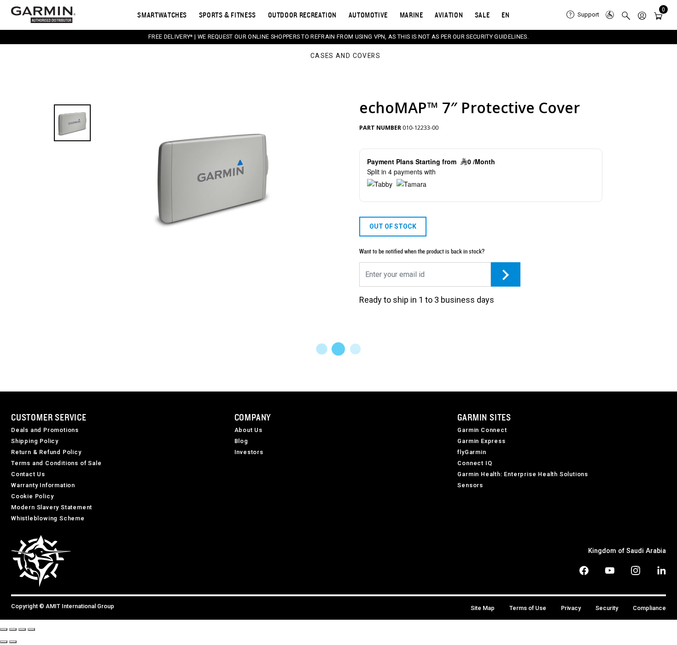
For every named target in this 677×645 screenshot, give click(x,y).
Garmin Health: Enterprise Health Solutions (522, 474)
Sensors (470, 485)
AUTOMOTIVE (368, 14)
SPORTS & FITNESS (227, 14)
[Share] (13, 629)
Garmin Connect (482, 429)
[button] (642, 15)
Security (606, 608)
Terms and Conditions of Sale (56, 463)
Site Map (483, 608)
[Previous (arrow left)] (3, 641)
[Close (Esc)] (3, 629)
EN (505, 14)
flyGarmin (471, 452)
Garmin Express (481, 441)
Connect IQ (474, 463)
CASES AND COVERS (345, 56)
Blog (241, 441)
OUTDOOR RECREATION (302, 14)
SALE (482, 14)
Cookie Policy (32, 496)
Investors (248, 452)
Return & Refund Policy (46, 452)
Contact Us (28, 474)
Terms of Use (527, 608)
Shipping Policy (34, 441)
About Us (248, 429)
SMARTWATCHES (162, 14)
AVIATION (449, 14)
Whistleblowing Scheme (48, 518)
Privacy (571, 608)
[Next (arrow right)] (13, 641)
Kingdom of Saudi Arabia (627, 551)
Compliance (649, 608)
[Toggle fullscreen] (22, 629)
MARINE (411, 14)
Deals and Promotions (45, 429)
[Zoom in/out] (31, 629)
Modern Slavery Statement (51, 507)
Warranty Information (43, 485)
